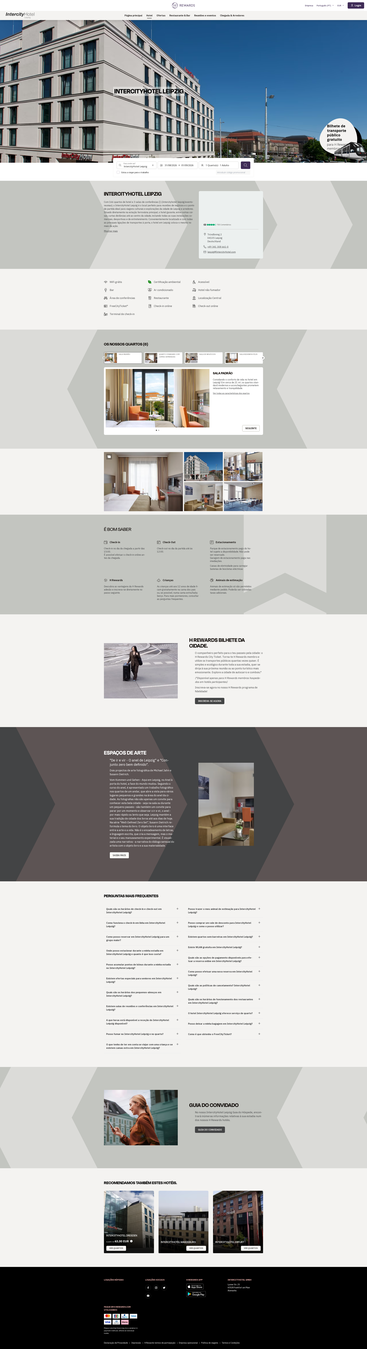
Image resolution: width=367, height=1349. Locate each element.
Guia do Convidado (210, 1129)
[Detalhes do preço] (131, 1241)
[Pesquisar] (245, 165)
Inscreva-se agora (209, 701)
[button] (143, 481)
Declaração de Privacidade (116, 1343)
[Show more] (109, 457)
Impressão (136, 1343)
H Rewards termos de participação (160, 1343)
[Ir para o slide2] (158, 430)
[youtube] (148, 1296)
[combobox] (137, 165)
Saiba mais (119, 855)
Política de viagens (209, 1343)
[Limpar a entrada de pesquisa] (152, 165)
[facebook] (148, 1288)
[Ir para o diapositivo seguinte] (263, 358)
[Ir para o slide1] (156, 430)
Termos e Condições (231, 1343)
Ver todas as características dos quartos (231, 393)
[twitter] (164, 1288)
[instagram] (156, 1288)
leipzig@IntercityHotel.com (221, 252)
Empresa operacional (188, 1343)
